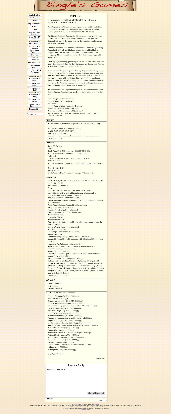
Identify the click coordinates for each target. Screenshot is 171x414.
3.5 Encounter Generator (34, 66)
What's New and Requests (34, 33)
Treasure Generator (35, 59)
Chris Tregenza (95, 404)
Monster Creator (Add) (34, 84)
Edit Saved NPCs (34, 63)
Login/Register (35, 15)
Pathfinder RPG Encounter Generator (35, 72)
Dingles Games (77, 404)
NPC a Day (34, 55)
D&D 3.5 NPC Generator (34, 38)
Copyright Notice (85, 409)
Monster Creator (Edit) (34, 89)
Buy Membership (35, 24)
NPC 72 (50, 399)
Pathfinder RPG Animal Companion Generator (35, 49)
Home (34, 21)
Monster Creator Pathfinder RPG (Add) (34, 78)
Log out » (61, 369)
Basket (34, 26)
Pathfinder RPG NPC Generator (35, 43)
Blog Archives (34, 109)
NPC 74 (102, 400)
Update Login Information (34, 105)
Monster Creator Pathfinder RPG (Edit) (34, 95)
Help (35, 29)
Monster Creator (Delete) (34, 100)
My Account (35, 18)
